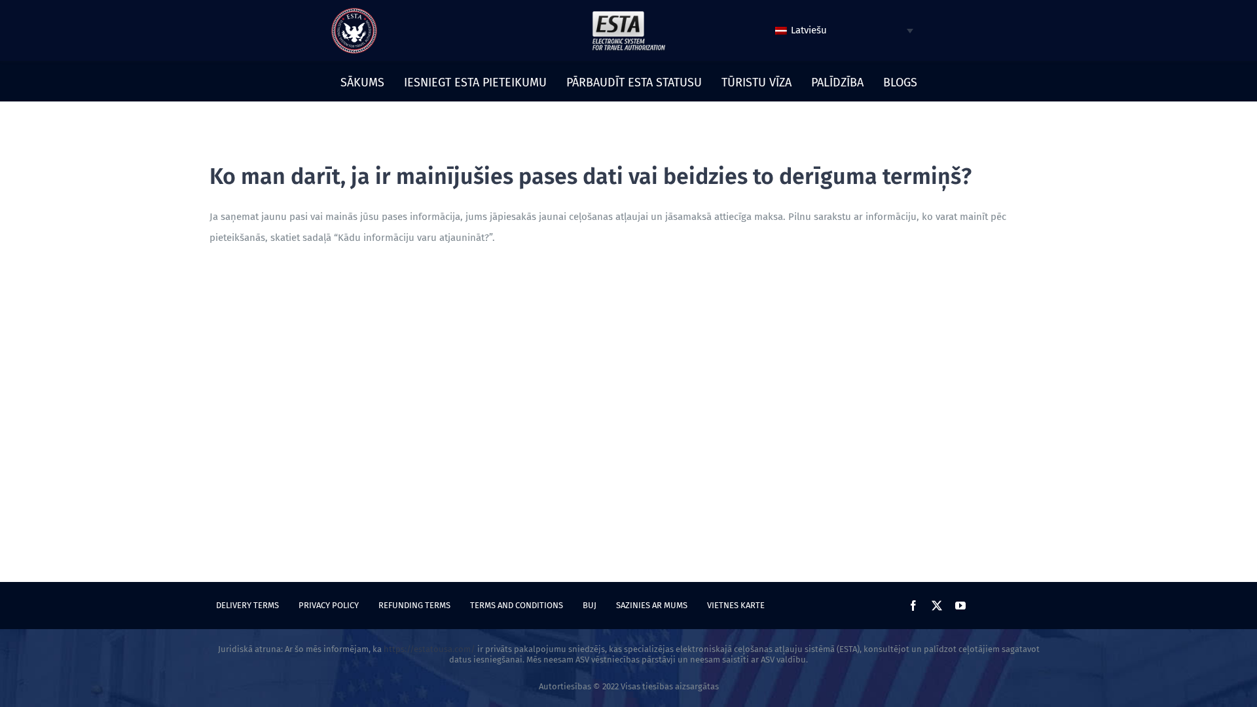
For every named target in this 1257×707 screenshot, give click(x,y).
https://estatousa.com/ (429, 649)
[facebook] (913, 605)
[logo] (354, 12)
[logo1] (628, 14)
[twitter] (937, 605)
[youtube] (960, 605)
